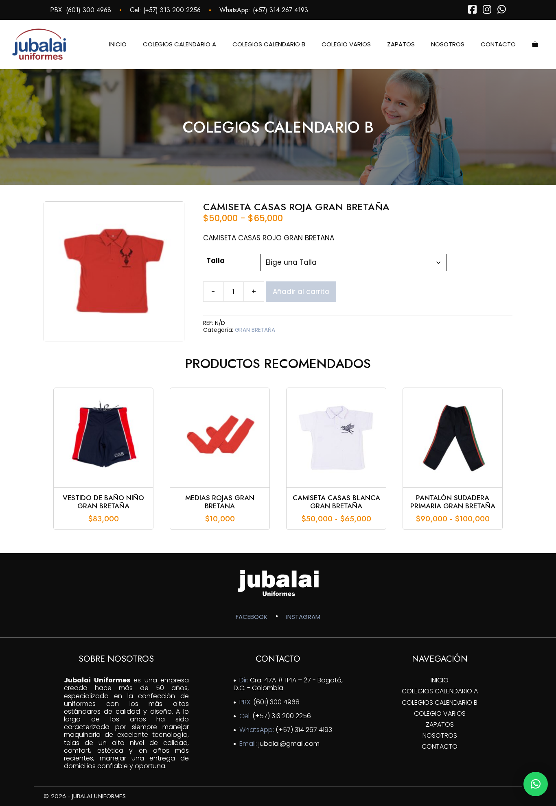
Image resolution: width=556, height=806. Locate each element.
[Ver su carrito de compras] (535, 44)
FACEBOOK (251, 616)
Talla (215, 261)
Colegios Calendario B (268, 44)
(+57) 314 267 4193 (280, 10)
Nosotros (447, 44)
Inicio (118, 44)
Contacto (498, 44)
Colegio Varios (346, 44)
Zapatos (401, 44)
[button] (535, 784)
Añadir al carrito (301, 291)
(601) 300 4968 (88, 10)
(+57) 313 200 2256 (172, 10)
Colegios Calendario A (179, 44)
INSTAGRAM (303, 616)
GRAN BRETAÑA (255, 330)
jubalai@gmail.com (289, 743)
